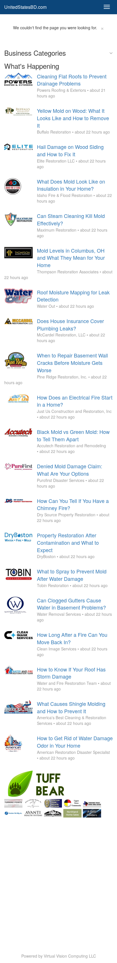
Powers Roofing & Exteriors (61, 90)
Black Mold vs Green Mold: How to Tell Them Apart (73, 435)
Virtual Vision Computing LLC (70, 956)
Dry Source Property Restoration (66, 514)
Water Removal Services (59, 614)
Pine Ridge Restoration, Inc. (62, 377)
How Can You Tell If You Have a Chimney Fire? (73, 504)
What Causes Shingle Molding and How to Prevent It (71, 707)
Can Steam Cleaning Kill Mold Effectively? (71, 219)
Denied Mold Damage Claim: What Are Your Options (69, 469)
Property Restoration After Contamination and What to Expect (68, 542)
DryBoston (46, 556)
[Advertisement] (58, 877)
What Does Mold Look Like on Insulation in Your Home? (71, 185)
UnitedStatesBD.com (25, 7)
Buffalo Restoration (54, 132)
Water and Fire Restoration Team (67, 683)
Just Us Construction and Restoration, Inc (74, 411)
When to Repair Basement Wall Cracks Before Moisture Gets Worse (72, 362)
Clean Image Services (56, 649)
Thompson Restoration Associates (68, 271)
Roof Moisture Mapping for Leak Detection (73, 295)
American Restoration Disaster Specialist (73, 752)
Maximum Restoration (56, 230)
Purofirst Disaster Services (60, 480)
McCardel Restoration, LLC (61, 335)
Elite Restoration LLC (56, 161)
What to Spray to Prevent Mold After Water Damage (71, 574)
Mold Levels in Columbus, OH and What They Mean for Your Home (71, 258)
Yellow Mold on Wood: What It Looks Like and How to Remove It (73, 118)
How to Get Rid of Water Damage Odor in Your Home (75, 741)
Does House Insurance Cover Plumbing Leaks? (70, 324)
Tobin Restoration (53, 585)
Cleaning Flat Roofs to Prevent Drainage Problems (71, 79)
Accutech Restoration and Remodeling (71, 445)
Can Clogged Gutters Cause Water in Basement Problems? (71, 603)
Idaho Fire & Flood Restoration (64, 195)
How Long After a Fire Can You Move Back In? (72, 638)
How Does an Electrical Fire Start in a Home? (74, 401)
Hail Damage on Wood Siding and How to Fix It (70, 150)
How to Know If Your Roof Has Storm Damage (71, 672)
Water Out (46, 306)
